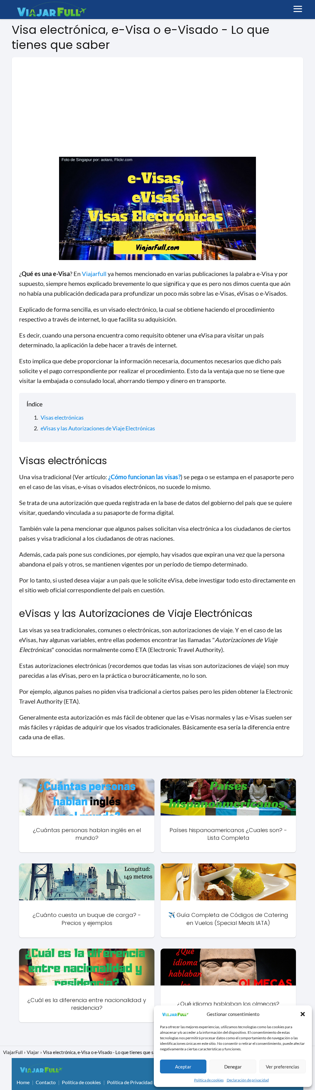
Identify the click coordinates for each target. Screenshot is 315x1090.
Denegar (233, 1066)
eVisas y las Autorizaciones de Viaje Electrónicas (98, 428)
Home (23, 1082)
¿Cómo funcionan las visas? (144, 476)
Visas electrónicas (62, 417)
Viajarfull (94, 273)
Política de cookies (209, 1080)
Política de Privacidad (130, 1082)
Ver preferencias (282, 1066)
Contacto (46, 1082)
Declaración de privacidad (248, 1080)
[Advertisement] (157, 111)
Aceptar (183, 1066)
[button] (303, 1014)
